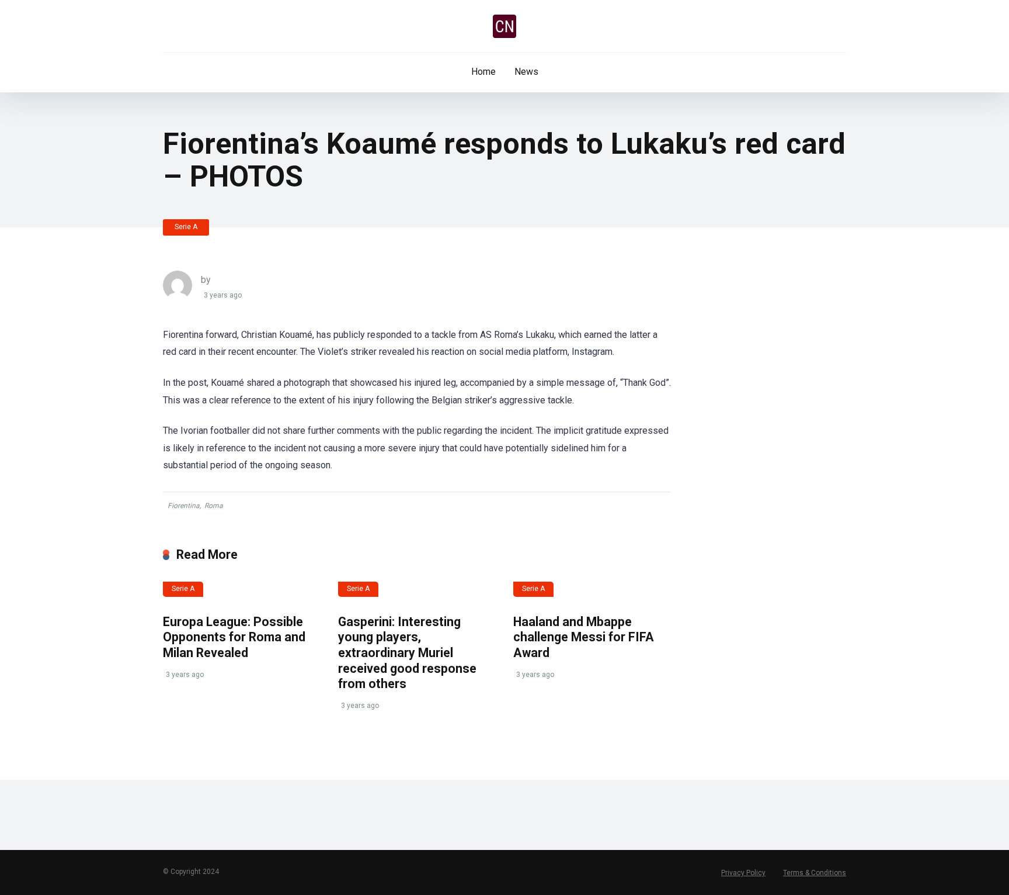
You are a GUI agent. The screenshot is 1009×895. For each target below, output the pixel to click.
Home (483, 71)
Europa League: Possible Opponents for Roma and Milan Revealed (234, 637)
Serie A (186, 227)
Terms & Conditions (814, 873)
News (526, 71)
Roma (213, 506)
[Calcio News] (504, 26)
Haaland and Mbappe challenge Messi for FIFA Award (583, 637)
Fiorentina (184, 506)
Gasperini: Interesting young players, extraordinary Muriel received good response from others (407, 653)
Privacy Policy (743, 873)
